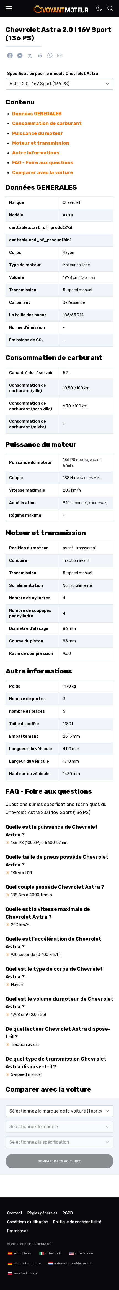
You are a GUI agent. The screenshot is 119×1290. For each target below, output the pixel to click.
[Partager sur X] (29, 55)
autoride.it (53, 1253)
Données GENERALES (36, 113)
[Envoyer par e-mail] (59, 55)
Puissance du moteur (37, 133)
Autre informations (35, 153)
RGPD (68, 1213)
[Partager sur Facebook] (10, 55)
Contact (14, 1213)
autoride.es (22, 1253)
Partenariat (17, 1231)
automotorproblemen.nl (72, 1263)
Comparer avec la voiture (42, 172)
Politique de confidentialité (77, 1222)
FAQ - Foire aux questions (42, 162)
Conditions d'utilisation (27, 1222)
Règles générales (42, 1213)
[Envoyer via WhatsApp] (49, 55)
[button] (9, 8)
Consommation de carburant (47, 123)
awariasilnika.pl (25, 1273)
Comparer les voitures (59, 1161)
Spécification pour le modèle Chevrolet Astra (52, 73)
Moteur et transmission (40, 143)
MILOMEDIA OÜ (40, 1244)
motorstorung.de (27, 1263)
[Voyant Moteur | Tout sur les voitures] (61, 9)
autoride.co (84, 1253)
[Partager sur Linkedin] (39, 55)
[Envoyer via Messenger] (19, 55)
